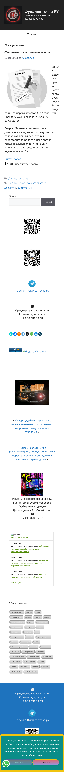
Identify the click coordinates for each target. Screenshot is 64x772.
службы (30, 637)
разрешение (16, 671)
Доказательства (18, 178)
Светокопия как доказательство (28, 52)
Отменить (18, 762)
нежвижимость (17, 612)
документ (10, 187)
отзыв (28, 617)
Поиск (12, 196)
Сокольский (47, 656)
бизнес (14, 642)
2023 (36, 642)
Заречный (15, 652)
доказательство (36, 183)
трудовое (29, 627)
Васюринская (16, 183)
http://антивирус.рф (19, 538)
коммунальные (17, 637)
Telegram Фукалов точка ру (32, 290)
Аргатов (41, 652)
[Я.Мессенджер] (11, 334)
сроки (31, 622)
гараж (29, 612)
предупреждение (44, 637)
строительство (31, 671)
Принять (46, 762)
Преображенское (18, 656)
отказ (47, 617)
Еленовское (16, 661)
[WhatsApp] (31, 334)
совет (42, 661)
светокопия (25, 187)
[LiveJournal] (40, 334)
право (40, 627)
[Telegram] (23, 334)
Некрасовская (30, 661)
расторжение (16, 627)
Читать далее (12, 159)
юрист (14, 666)
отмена (45, 666)
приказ (35, 666)
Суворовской (28, 652)
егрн (38, 612)
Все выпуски (16, 583)
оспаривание (42, 622)
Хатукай (34, 647)
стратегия (24, 666)
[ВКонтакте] (15, 334)
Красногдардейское (19, 647)
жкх (37, 632)
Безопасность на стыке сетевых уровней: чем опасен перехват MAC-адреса (30, 563)
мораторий (26, 642)
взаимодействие (18, 622)
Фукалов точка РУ (42, 11)
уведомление (16, 617)
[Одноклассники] (19, 334)
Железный (45, 647)
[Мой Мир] (36, 334)
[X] (27, 334)
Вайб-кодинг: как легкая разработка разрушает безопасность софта (30, 549)
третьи (37, 617)
